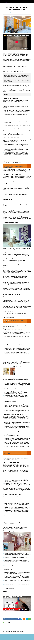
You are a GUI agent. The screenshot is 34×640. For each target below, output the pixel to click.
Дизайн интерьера (10, 1)
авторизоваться (21, 631)
